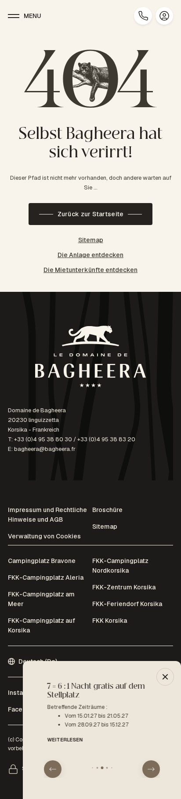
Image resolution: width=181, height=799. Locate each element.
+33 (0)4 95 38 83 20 (106, 439)
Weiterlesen (62, 740)
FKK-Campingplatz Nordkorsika (120, 565)
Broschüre (107, 510)
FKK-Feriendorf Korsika (127, 604)
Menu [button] (33, 16)
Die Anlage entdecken (90, 255)
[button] (53, 769)
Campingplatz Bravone (42, 561)
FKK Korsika (109, 621)
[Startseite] (90, 358)
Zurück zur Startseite (91, 214)
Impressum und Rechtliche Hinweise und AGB (47, 514)
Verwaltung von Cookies (44, 536)
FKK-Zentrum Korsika (124, 587)
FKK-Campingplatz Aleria (45, 577)
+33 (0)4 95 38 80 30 (43, 439)
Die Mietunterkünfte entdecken (90, 270)
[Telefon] (143, 16)
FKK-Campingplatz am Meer (41, 599)
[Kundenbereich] (164, 16)
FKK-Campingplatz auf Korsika (41, 625)
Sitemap (90, 240)
